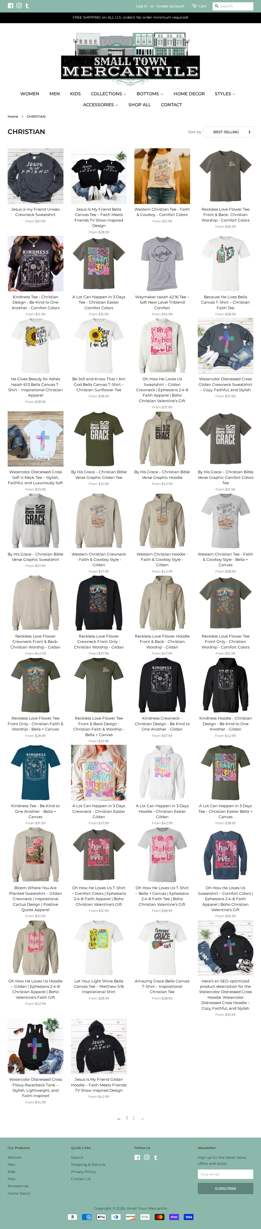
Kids (11, 1171)
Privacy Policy (83, 1171)
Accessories (18, 1186)
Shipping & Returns (88, 1164)
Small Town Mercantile (147, 1208)
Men (11, 1164)
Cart (202, 6)
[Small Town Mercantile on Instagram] (19, 6)
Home (13, 116)
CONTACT (171, 104)
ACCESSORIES (99, 104)
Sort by (194, 131)
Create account (170, 6)
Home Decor (19, 1193)
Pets (12, 1179)
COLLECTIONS (107, 93)
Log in (142, 6)
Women (15, 1157)
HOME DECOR (189, 93)
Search (77, 1157)
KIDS (75, 93)
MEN (54, 93)
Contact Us (81, 1179)
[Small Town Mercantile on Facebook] (11, 6)
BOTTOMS (148, 93)
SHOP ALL (139, 104)
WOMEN (29, 93)
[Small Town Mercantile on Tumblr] (27, 6)
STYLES (223, 93)
